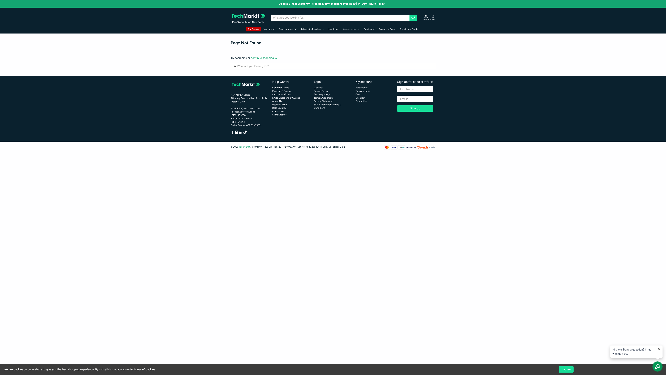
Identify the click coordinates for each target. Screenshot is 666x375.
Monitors (333, 29)
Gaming (368, 29)
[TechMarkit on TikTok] (245, 133)
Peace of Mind (279, 104)
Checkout (360, 98)
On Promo (253, 29)
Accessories (349, 29)
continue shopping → (264, 58)
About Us (277, 101)
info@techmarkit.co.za (248, 108)
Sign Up (415, 108)
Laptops (267, 29)
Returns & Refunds (281, 94)
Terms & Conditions (323, 98)
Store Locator (279, 114)
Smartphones (286, 29)
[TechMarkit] (248, 17)
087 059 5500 (253, 125)
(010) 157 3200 (238, 115)
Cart (358, 94)
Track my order (363, 91)
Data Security (279, 108)
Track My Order (387, 29)
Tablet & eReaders (311, 29)
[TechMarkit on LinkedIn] (240, 133)
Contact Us (278, 111)
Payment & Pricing (281, 91)
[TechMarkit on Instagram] (236, 133)
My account (362, 87)
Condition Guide (409, 29)
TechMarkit (244, 146)
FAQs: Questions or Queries (286, 98)
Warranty (318, 87)
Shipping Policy (322, 94)
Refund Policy (321, 91)
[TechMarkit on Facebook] (232, 133)
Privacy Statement (323, 101)
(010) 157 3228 (238, 122)
